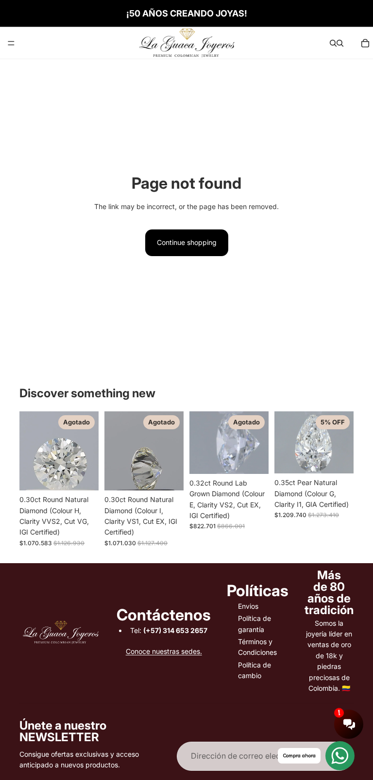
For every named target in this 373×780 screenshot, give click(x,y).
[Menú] (11, 43)
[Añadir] (338, 459)
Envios (248, 606)
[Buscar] (333, 43)
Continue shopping (187, 242)
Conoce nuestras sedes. (164, 651)
